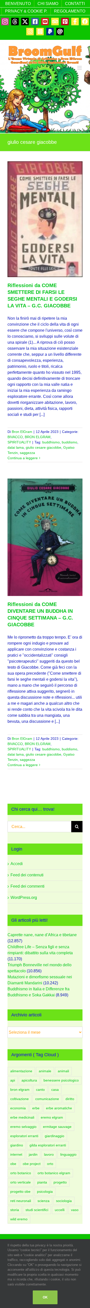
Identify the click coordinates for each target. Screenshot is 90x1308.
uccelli (59, 1210)
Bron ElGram (22, 432)
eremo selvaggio (23, 1127)
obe (13, 1164)
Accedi (16, 864)
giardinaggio (54, 1136)
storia (14, 1210)
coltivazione (19, 1099)
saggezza (27, 453)
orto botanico (20, 1173)
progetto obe (20, 1192)
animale (45, 1071)
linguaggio (68, 1154)
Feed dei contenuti (27, 875)
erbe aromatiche (59, 1108)
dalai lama (16, 447)
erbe (36, 1108)
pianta (42, 1182)
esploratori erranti (24, 1136)
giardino (16, 1145)
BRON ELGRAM (37, 437)
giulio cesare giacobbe (43, 447)
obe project (31, 1164)
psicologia (45, 1192)
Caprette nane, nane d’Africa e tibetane (42, 935)
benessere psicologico (61, 1080)
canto (40, 1090)
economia (18, 1108)
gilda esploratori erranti (48, 1145)
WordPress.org (23, 897)
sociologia (64, 1201)
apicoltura (29, 1080)
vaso (74, 1210)
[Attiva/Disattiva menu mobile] (79, 67)
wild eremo (19, 1219)
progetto (60, 1182)
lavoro (49, 1154)
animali (63, 1071)
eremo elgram (52, 1117)
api (12, 1080)
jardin (33, 1154)
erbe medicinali (22, 1117)
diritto (70, 1099)
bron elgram (20, 1090)
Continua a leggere (23, 458)
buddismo (69, 442)
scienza (44, 1201)
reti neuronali (20, 1201)
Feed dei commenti (27, 886)
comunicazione (47, 1099)
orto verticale (20, 1182)
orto (50, 1164)
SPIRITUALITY (19, 442)
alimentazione (21, 1071)
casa (55, 1090)
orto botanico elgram (54, 1173)
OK (45, 1297)
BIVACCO (15, 437)
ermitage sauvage (57, 1127)
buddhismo (51, 442)
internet (16, 1154)
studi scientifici (37, 1210)
